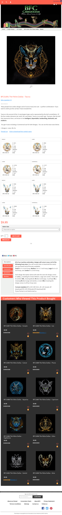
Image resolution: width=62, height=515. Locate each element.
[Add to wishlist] (28, 334)
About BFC (37, 501)
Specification (8, 266)
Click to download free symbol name (20, 132)
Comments (7, 269)
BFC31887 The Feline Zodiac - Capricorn (45, 400)
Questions (7, 273)
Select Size (5, 226)
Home (3, 29)
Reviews (6, 276)
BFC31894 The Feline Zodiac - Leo (43, 326)
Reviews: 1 (42, 333)
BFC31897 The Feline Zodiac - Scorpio (16, 326)
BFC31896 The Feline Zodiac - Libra (44, 436)
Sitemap (26, 504)
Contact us (35, 504)
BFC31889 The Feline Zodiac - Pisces (44, 363)
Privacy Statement (49, 501)
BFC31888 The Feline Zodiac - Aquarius (16, 400)
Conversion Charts (26, 501)
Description (7, 262)
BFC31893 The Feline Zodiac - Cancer (15, 363)
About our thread (12, 501)
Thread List (4, 132)
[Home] (31, 10)
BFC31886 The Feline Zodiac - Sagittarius (13, 437)
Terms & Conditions (15, 504)
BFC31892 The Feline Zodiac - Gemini (15, 473)
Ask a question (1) (6, 100)
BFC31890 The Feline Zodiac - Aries (44, 473)
